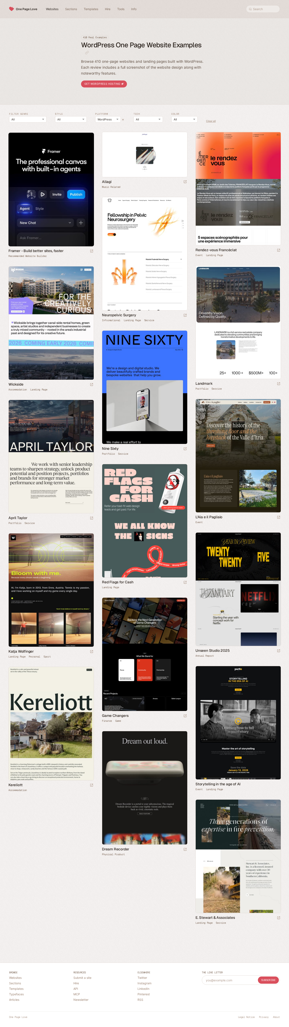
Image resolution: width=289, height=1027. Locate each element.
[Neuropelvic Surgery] (144, 254)
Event (199, 255)
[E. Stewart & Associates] (238, 856)
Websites (15, 977)
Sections (15, 983)
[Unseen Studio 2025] (238, 589)
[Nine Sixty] (144, 387)
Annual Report (204, 656)
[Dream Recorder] (144, 788)
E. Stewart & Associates (215, 917)
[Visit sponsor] (92, 251)
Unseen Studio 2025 (212, 650)
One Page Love (26, 9)
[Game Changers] (144, 654)
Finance (107, 721)
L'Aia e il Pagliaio (208, 517)
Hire (76, 983)
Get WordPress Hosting (102, 83)
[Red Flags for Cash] (144, 521)
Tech (136, 114)
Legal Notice (246, 1017)
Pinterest (144, 994)
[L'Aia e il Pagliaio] (238, 456)
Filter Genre (18, 114)
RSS (140, 999)
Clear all (211, 121)
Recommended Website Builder (27, 256)
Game (118, 721)
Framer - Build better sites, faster (36, 250)
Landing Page (214, 255)
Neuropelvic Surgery (119, 315)
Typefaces (16, 994)
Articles (14, 999)
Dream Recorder (115, 849)
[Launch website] (185, 182)
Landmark (203, 383)
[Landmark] (238, 322)
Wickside (15, 384)
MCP (76, 994)
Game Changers (115, 715)
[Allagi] (144, 154)
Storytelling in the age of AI (218, 784)
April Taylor (18, 518)
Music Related (111, 187)
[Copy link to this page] (87, 52)
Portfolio (201, 388)
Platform (101, 114)
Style (59, 114)
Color (175, 114)
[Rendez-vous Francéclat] (238, 188)
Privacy (264, 1017)
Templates (16, 988)
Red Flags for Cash (117, 582)
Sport (47, 656)
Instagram (144, 983)
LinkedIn (143, 988)
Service (149, 320)
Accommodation (17, 389)
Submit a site (82, 977)
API (75, 988)
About (276, 1017)
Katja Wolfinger (21, 651)
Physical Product (113, 854)
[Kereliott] (51, 723)
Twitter (142, 977)
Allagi (106, 181)
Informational (111, 320)
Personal (34, 656)
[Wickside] (51, 323)
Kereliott (15, 785)
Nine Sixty (110, 448)
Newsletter (80, 999)
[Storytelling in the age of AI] (238, 723)
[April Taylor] (51, 456)
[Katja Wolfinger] (51, 590)
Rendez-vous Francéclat (216, 250)
